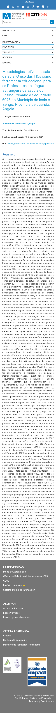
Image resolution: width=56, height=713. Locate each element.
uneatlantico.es (28, 2)
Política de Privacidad (41, 698)
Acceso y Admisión (13, 608)
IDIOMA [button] (6, 62)
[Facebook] (8, 6)
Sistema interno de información (19, 589)
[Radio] (38, 7)
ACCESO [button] (7, 57)
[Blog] (33, 7)
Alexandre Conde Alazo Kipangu (18, 123)
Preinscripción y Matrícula (16, 617)
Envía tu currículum (13, 585)
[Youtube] (23, 6)
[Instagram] (18, 6)
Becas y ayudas (11, 612)
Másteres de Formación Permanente (21, 644)
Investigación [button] (11, 42)
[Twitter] (13, 6)
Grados (7, 635)
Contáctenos (21, 698)
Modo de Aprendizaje (14, 571)
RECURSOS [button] (8, 30)
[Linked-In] (28, 6)
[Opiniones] (43, 7)
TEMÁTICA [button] (8, 52)
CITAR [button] (5, 35)
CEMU (6, 580)
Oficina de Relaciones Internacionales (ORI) (25, 576)
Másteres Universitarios (15, 640)
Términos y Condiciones (41, 701)
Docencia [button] (8, 47)
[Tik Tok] (48, 7)
